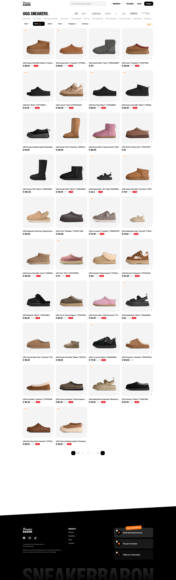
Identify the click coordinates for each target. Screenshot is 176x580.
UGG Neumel (137, 18)
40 (98, 453)
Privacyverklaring (28, 546)
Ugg (149, 24)
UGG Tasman (37, 18)
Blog (70, 540)
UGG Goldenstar (76, 18)
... (93, 453)
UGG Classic (27, 18)
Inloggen (148, 3)
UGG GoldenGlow (111, 18)
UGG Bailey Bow (149, 18)
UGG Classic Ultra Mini (51, 18)
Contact (71, 543)
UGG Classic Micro (125, 18)
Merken (71, 532)
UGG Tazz (87, 18)
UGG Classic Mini (97, 18)
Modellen (71, 536)
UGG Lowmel (64, 18)
